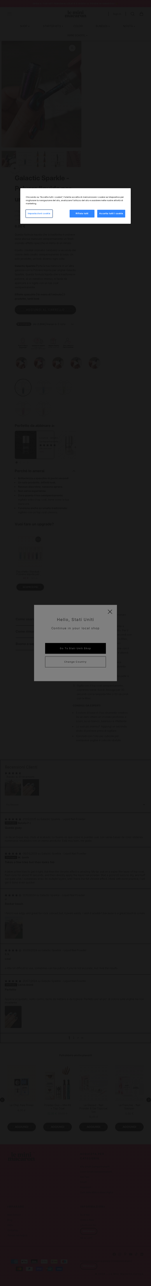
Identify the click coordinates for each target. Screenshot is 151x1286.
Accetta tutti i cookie (111, 213)
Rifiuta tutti (82, 213)
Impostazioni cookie (39, 213)
